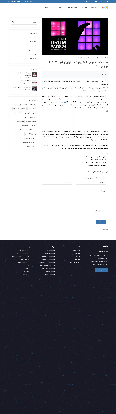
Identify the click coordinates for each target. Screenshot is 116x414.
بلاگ (54, 8)
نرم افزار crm (20, 121)
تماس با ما (101, 270)
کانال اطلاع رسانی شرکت (99, 264)
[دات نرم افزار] (105, 247)
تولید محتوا (16, 109)
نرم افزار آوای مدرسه (50, 274)
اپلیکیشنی (64, 102)
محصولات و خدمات (72, 8)
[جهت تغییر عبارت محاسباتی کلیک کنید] (100, 211)
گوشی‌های (50, 102)
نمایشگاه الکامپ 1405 (26, 81)
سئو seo (23, 109)
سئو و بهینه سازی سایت (30, 50)
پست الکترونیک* (68, 183)
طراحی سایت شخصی (31, 130)
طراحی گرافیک (33, 58)
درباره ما (48, 8)
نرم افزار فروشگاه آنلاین (30, 134)
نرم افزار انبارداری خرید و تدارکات (47, 262)
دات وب (85, 58)
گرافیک (20, 113)
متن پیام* (103, 191)
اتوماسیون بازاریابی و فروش (21, 105)
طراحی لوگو (25, 126)
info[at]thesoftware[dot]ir (14, 1)
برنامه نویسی (33, 37)
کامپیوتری (105, 102)
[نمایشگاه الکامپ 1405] (34, 82)
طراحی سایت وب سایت (30, 54)
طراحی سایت (84, 8)
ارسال (101, 222)
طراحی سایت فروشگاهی (30, 113)
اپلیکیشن (88, 148)
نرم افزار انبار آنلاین (18, 130)
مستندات (27, 268)
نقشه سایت (26, 271)
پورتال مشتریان (103, 1)
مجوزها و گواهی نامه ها (23, 262)
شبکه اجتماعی (33, 117)
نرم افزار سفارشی (94, 8)
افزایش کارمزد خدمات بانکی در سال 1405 (21, 87)
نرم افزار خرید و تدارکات (30, 146)
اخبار (15, 113)
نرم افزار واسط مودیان (90, 1)
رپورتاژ (25, 117)
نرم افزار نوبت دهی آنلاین (48, 268)
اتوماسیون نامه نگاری (31, 121)
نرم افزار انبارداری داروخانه (30, 138)
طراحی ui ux (33, 126)
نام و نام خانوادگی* (101, 183)
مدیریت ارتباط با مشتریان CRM (47, 265)
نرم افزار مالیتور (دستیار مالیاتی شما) (20, 256)
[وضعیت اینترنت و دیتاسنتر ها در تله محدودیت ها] (34, 74)
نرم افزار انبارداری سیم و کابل (29, 142)
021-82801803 (28, 1)
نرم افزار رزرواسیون (50, 271)
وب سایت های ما (25, 259)
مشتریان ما (61, 8)
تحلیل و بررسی (33, 41)
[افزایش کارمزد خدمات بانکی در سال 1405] (34, 88)
